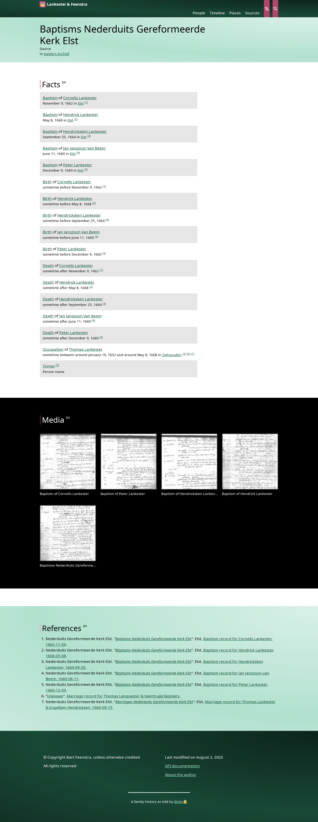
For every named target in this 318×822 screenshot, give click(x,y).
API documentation (182, 765)
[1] (86, 102)
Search (275, 8)
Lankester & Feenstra (67, 4)
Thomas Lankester (86, 349)
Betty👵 (180, 801)
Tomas (49, 366)
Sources (252, 12)
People (199, 12)
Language (267, 8)
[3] (89, 136)
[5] (86, 169)
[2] (75, 119)
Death (48, 265)
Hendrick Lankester (80, 114)
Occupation (53, 349)
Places (235, 12)
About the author (180, 774)
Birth (47, 181)
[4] (78, 152)
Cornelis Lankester (80, 97)
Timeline (217, 12)
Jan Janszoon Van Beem (84, 148)
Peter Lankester (77, 164)
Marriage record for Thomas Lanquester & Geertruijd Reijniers (123, 696)
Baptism (50, 97)
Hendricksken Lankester (85, 131)
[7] (192, 354)
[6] (188, 354)
